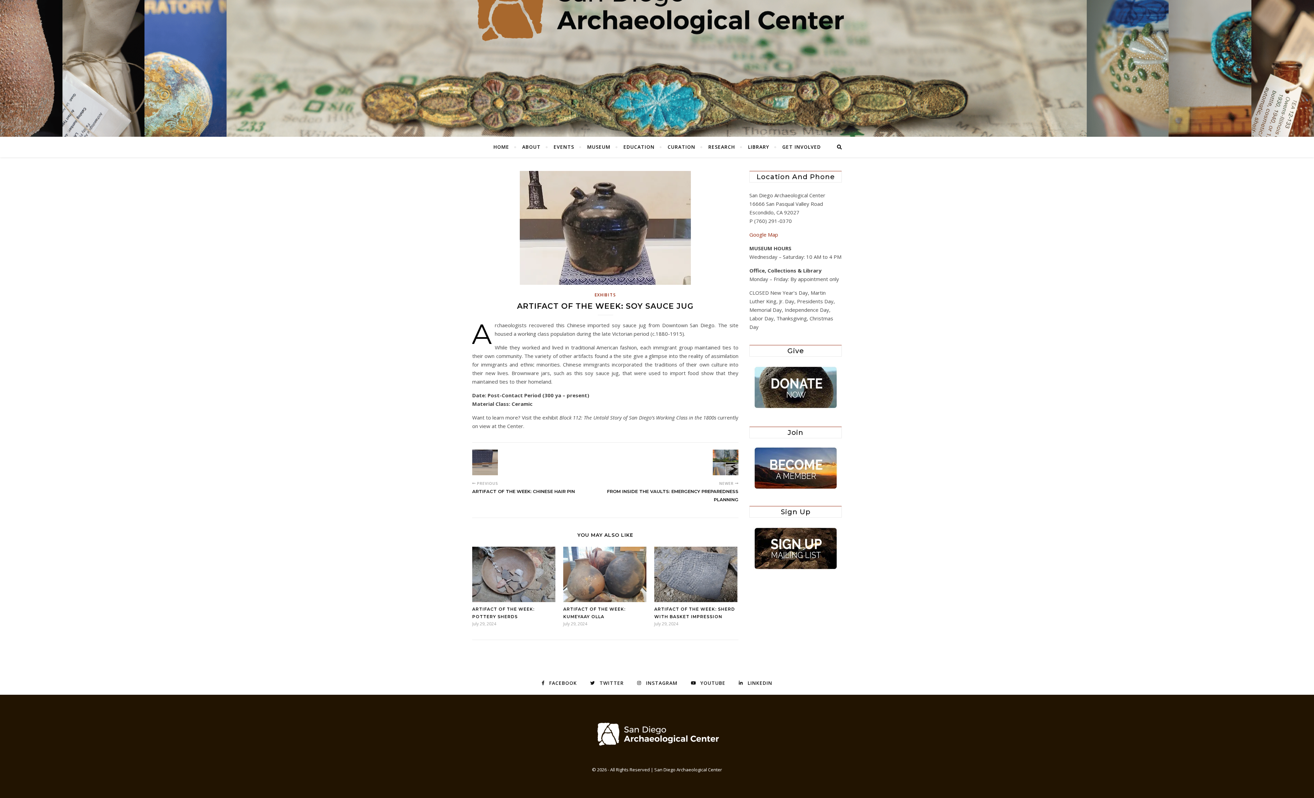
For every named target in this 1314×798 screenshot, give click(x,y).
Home (501, 147)
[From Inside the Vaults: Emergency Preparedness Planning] (725, 462)
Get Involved (801, 147)
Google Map (763, 234)
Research (721, 147)
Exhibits (605, 295)
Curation (681, 147)
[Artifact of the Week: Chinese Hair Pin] (485, 462)
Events (564, 147)
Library (758, 147)
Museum (598, 147)
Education (639, 147)
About (531, 147)
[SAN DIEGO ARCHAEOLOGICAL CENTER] (657, 734)
